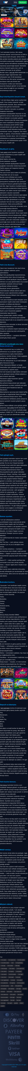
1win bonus (3, 785)
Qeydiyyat (23, 2)
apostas (16, 1003)
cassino (2, 1006)
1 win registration (4, 980)
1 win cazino (3, 971)
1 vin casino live (11, 960)
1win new (19, 997)
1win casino (9, 991)
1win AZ (24, 988)
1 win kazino (3, 974)
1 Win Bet (17, 965)
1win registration (4, 1000)
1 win (12, 962)
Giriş (15, 2)
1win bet (11, 72)
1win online (10, 408)
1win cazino (12, 994)
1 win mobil (10, 977)
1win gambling (18, 985)
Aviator (21, 1003)
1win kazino (20, 994)
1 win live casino (12, 974)
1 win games (18, 971)
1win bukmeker (5, 708)
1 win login (20, 974)
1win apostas (11, 988)
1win (12, 985)
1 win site (13, 980)
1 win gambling (19, 962)
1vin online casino (5, 985)
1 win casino (4, 152)
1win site (12, 1000)
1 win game (11, 971)
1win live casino (4, 997)
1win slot (18, 1000)
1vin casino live (4, 982)
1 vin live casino (21, 960)
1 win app (3, 965)
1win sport (9, 1003)
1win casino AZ (17, 991)
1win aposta (3, 988)
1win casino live (4, 994)
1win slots (3, 1003)
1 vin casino (3, 960)
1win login (12, 997)
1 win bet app (4, 968)
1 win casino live (20, 968)
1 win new (18, 977)
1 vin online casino (5, 962)
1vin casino (19, 980)
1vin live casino (20, 982)
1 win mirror (3, 977)
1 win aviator (10, 965)
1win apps (18, 988)
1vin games (12, 982)
